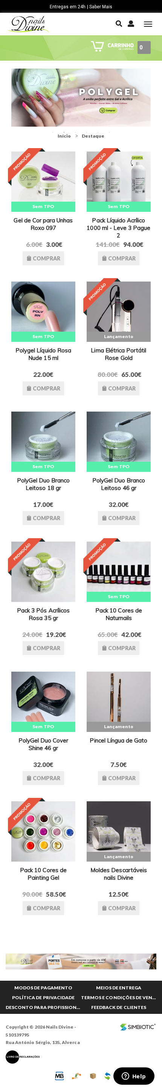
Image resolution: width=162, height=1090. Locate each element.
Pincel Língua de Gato (118, 740)
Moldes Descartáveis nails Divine (118, 873)
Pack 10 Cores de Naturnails (118, 614)
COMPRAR (46, 258)
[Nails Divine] (28, 24)
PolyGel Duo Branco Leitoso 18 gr (43, 484)
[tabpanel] (81, 98)
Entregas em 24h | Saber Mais (81, 6)
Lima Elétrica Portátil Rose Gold (118, 354)
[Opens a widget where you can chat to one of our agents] (133, 1076)
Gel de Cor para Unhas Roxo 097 (43, 224)
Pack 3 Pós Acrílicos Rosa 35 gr (43, 614)
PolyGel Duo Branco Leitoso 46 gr (118, 484)
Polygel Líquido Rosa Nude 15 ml (43, 354)
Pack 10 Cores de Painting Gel (43, 873)
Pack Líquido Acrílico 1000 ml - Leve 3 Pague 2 (118, 228)
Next (156, 97)
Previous (5, 97)
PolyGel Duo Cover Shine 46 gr (43, 744)
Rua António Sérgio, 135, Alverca (43, 1042)
